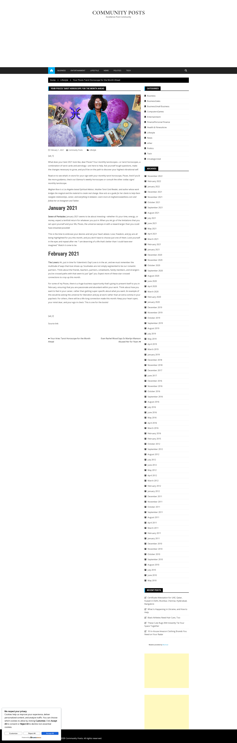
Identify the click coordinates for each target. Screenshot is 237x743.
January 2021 (154, 249)
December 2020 (155, 255)
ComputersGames (155, 111)
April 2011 (152, 522)
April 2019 (152, 344)
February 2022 (154, 181)
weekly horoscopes (94, 179)
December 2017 (155, 370)
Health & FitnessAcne (157, 127)
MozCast (165, 644)
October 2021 (154, 202)
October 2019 (154, 318)
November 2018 (155, 365)
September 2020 (155, 270)
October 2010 (154, 554)
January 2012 (154, 491)
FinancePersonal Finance (158, 122)
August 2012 (153, 454)
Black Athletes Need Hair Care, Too (164, 617)
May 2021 (152, 228)
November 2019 (155, 312)
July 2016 (152, 407)
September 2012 (155, 449)
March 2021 (153, 239)
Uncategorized (154, 159)
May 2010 (152, 580)
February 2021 (154, 244)
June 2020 (152, 281)
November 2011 (155, 501)
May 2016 (152, 417)
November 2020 (155, 260)
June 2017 (152, 375)
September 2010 (155, 559)
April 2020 (152, 286)
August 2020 (153, 275)
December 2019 (155, 307)
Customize (13, 733)
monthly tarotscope (57, 183)
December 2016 (155, 381)
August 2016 (153, 401)
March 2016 (153, 428)
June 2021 (152, 223)
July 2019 (152, 333)
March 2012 (153, 480)
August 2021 (153, 212)
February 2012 (154, 486)
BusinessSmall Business (158, 106)
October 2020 (154, 265)
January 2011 (154, 538)
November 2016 (155, 386)
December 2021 (155, 191)
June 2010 (152, 575)
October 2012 (154, 444)
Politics (117, 70)
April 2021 (152, 233)
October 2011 (154, 507)
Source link (53, 323)
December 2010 (155, 543)
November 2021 (155, 197)
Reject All (31, 733)
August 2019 (153, 328)
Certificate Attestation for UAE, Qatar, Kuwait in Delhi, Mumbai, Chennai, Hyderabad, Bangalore (165, 600)
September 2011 (155, 512)
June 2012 (152, 465)
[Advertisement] (118, 39)
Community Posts (118, 12)
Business (61, 70)
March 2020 (153, 291)
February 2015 (154, 438)
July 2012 (152, 459)
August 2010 (153, 564)
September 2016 (155, 396)
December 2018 (155, 360)
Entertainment (78, 70)
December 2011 (155, 496)
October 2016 (154, 391)
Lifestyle (94, 70)
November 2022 (155, 176)
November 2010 (155, 549)
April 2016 (152, 423)
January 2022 (154, 186)
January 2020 (154, 302)
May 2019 (152, 338)
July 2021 (152, 218)
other (149, 143)
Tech (128, 70)
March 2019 (153, 349)
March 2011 (153, 528)
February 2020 (154, 297)
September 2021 (155, 207)
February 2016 (154, 433)
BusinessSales (153, 101)
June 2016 (152, 412)
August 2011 (153, 517)
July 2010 (152, 570)
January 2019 (154, 354)
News (106, 70)
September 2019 (155, 323)
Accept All (50, 733)
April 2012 (152, 475)
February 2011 (154, 533)
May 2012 (152, 470)
